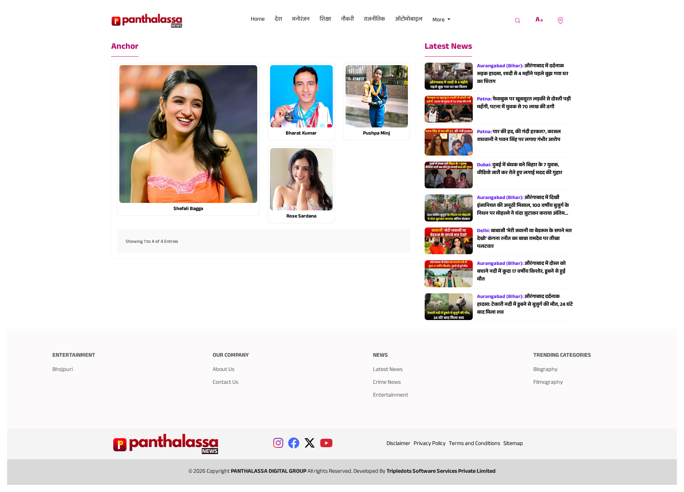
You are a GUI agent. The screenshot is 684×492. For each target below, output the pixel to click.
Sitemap (513, 444)
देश (278, 20)
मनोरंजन (301, 20)
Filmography (548, 383)
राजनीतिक (374, 20)
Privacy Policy (430, 444)
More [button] (439, 20)
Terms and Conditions (474, 444)
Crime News (387, 383)
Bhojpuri (62, 370)
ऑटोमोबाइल (409, 20)
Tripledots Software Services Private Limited (441, 472)
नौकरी (347, 20)
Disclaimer (398, 444)
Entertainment (390, 396)
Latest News (448, 47)
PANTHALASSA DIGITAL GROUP (269, 472)
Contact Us (225, 383)
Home (258, 20)
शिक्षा (325, 20)
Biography (545, 370)
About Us (223, 370)
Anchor (125, 47)
